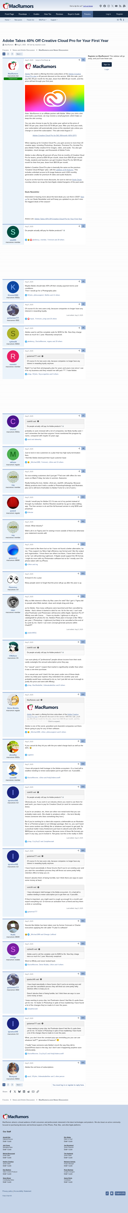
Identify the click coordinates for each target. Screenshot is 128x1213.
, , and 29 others (45, 341)
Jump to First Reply (42, 60)
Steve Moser (7, 1178)
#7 (83, 416)
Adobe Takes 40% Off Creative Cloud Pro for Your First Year (58, 219)
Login (107, 69)
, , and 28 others (48, 240)
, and (44, 778)
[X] (112, 6)
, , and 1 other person (46, 1076)
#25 (83, 1063)
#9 (83, 471)
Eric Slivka (67, 1137)
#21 (83, 921)
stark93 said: (31, 421)
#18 (83, 764)
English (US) (120, 1193)
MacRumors (9, 45)
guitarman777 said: (34, 356)
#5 (83, 328)
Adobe (27, 74)
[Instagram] (108, 6)
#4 (83, 304)
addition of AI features (64, 170)
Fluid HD (9, 1195)
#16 (83, 694)
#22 (83, 944)
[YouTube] (116, 6)
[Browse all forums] (117, 20)
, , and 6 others (43, 374)
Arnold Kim (6, 1137)
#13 (83, 573)
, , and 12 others (44, 295)
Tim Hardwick (68, 1153)
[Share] (79, 59)
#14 (83, 596)
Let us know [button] (88, 6)
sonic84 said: (32, 887)
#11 (83, 521)
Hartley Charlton (8, 1161)
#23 (83, 974)
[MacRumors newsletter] (124, 6)
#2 (83, 226)
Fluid (3, 1195)
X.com (9, 1141)
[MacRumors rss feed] (120, 6)
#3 (83, 281)
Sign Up (107, 64)
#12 (83, 544)
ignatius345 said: (33, 979)
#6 (83, 350)
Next (18, 54)
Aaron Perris (68, 1178)
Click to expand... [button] (54, 721)
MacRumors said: (33, 700)
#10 (83, 497)
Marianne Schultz (69, 1161)
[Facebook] (104, 6)
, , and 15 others (47, 462)
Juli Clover (6, 1145)
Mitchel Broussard (9, 1153)
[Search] (120, 20)
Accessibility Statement (22, 1191)
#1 (83, 60)
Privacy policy (7, 1191)
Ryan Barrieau (68, 1170)
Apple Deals (77, 180)
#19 (83, 787)
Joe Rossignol (69, 1145)
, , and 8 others (46, 685)
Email (4, 1141)
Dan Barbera (7, 1170)
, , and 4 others (46, 965)
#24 (83, 1018)
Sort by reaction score (37, 45)
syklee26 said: (32, 949)
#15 (83, 642)
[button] (21, 14)
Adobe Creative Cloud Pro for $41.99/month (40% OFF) (55, 135)
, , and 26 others (43, 319)
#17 (83, 741)
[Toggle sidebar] (124, 20)
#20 (83, 850)
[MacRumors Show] (100, 6)
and (34, 439)
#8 (83, 448)
